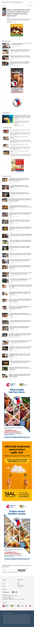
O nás (28, 5)
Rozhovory (4, 586)
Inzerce (31, 5)
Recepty (4, 213)
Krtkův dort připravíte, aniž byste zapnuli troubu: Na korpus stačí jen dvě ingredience (21, 341)
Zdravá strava (5, 313)
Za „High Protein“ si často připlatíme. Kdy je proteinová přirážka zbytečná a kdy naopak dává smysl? (20, 314)
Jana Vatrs (12, 152)
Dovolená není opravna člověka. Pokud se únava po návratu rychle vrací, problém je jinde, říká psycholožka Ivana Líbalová (20, 307)
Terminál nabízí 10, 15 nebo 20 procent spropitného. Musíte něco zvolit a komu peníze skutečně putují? (21, 235)
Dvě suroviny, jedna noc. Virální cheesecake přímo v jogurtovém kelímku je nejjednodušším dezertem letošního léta (20, 266)
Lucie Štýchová (14, 45)
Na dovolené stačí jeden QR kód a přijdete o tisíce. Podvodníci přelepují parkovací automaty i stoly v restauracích (20, 293)
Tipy (3, 8)
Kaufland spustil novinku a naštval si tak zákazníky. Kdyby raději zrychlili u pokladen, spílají (19, 186)
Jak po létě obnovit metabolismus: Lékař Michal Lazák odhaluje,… (19, 144)
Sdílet (15, 22)
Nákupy (4, 56)
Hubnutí (4, 227)
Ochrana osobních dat (21, 585)
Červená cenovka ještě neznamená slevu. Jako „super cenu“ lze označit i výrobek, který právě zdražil (20, 221)
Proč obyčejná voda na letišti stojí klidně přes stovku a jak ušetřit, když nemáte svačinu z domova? (20, 327)
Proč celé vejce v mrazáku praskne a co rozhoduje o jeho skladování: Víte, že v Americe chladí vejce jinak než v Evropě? (20, 286)
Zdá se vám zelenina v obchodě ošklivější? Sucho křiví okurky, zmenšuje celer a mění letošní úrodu (20, 241)
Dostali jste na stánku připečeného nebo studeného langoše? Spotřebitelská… (19, 137)
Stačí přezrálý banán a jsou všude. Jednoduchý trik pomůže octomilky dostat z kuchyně (20, 362)
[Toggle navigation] (31, 2)
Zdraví (4, 144)
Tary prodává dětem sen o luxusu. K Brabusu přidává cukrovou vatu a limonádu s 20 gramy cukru (20, 247)
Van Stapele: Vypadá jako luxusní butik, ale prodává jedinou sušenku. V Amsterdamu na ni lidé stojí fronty (20, 206)
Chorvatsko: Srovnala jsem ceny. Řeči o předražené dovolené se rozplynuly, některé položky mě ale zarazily (20, 348)
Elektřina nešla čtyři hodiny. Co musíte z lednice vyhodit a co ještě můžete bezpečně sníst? (20, 50)
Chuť (3, 582)
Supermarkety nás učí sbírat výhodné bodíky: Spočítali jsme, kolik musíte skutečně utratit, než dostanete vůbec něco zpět (19, 179)
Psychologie (4, 43)
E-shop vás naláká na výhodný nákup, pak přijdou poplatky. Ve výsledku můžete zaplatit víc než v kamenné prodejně (20, 375)
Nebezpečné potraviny (6, 115)
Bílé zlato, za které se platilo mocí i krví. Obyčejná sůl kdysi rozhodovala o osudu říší (20, 193)
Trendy (4, 206)
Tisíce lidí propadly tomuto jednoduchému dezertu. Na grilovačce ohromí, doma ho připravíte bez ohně (20, 214)
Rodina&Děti (5, 151)
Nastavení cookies (20, 586)
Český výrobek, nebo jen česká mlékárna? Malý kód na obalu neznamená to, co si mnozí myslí (20, 321)
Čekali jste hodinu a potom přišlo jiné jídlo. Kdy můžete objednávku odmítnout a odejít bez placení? (20, 63)
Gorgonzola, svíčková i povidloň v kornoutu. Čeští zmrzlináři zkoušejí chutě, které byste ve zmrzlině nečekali (20, 355)
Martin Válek (13, 195)
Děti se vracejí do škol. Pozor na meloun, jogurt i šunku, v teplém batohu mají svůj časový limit (18, 13)
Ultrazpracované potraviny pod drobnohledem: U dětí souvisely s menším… (20, 151)
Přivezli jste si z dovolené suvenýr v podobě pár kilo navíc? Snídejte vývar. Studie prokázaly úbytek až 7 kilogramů (20, 228)
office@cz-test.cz (6, 592)
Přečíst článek (9, 22)
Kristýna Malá (9, 17)
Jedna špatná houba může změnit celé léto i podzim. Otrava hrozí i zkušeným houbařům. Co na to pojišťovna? (20, 368)
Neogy (14, 613)
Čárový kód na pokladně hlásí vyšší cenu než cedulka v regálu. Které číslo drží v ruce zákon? (20, 56)
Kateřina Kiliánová (12, 181)
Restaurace (4, 62)
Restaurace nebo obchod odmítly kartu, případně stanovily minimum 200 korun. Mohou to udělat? (21, 254)
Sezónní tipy (4, 273)
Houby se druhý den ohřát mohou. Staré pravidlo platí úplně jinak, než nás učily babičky (21, 273)
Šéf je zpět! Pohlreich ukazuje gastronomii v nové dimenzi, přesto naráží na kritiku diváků (20, 279)
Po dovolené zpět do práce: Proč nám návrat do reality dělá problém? (21, 44)
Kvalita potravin (5, 50)
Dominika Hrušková (17, 119)
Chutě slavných (5, 279)
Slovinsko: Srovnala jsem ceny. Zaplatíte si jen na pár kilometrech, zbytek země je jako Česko (20, 260)
